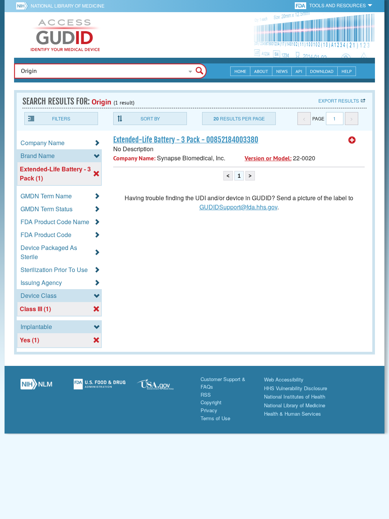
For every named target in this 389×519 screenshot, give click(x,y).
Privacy (209, 410)
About (261, 71)
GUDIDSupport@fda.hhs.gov (238, 207)
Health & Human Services (292, 413)
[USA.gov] (163, 387)
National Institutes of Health (294, 396)
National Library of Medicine (67, 5)
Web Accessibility (284, 379)
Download (322, 71)
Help (347, 71)
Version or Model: (268, 158)
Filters (61, 118)
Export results (338, 100)
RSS (206, 394)
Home (240, 71)
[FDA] (301, 5)
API (299, 71)
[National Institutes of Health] (23, 5)
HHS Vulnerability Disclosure (295, 388)
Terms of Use (215, 418)
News (282, 71)
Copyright (211, 402)
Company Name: (134, 158)
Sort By (150, 118)
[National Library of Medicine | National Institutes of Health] (36, 387)
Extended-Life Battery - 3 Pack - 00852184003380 (185, 139)
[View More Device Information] (352, 140)
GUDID (65, 35)
